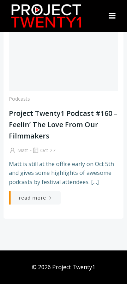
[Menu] (112, 16)
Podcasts (19, 98)
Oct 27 (47, 150)
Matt (22, 150)
